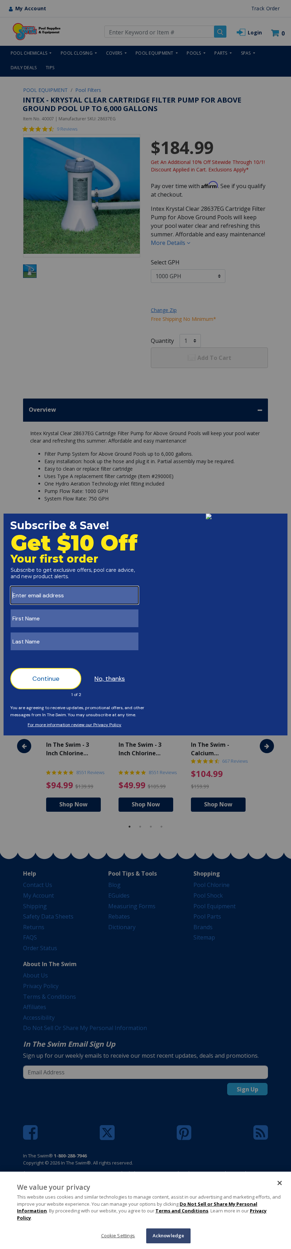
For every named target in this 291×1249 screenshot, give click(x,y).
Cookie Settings (118, 1235)
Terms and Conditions (181, 1210)
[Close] (279, 1183)
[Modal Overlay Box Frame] (145, 624)
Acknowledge (168, 1235)
